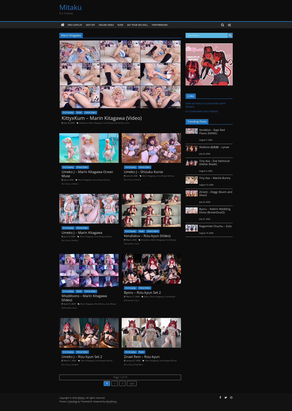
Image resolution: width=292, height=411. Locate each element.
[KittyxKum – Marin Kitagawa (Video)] (120, 42)
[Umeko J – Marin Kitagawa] (89, 195)
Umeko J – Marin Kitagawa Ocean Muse (87, 173)
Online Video (106, 24)
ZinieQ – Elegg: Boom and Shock (215, 193)
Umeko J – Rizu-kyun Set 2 (82, 356)
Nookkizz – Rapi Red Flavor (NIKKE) (212, 131)
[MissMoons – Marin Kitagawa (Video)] (89, 255)
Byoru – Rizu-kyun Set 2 (142, 292)
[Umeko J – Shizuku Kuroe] (151, 135)
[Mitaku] (62, 25)
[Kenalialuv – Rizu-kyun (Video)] (151, 195)
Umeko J (74, 183)
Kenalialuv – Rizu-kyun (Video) (147, 235)
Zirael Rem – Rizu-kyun (142, 356)
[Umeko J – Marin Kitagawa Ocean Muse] (89, 135)
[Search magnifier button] (230, 35)
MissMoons (99, 304)
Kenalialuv (145, 240)
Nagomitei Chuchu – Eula (215, 226)
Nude (120, 24)
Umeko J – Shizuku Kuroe (143, 171)
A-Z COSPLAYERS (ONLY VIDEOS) (202, 111)
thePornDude (160, 24)
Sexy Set (90, 24)
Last (131, 383)
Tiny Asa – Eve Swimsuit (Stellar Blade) (214, 162)
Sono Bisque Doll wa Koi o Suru (116, 123)
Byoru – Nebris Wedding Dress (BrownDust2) (214, 210)
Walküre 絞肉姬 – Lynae (214, 147)
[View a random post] (229, 25)
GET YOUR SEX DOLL (137, 24)
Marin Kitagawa (95, 123)
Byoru (146, 296)
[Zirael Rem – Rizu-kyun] (151, 319)
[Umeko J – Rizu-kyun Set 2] (89, 319)
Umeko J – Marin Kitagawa (82, 232)
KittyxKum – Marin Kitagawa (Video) (102, 118)
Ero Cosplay (75, 24)
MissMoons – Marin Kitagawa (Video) (84, 297)
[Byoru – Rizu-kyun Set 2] (151, 255)
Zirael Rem (138, 364)
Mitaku (70, 7)
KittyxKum (83, 123)
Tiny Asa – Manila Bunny (214, 178)
